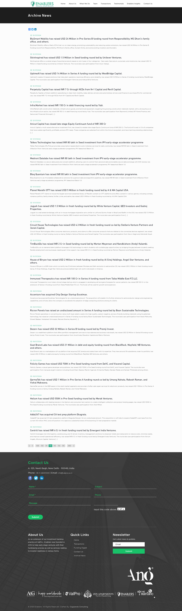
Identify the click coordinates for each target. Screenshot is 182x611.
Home (76, 540)
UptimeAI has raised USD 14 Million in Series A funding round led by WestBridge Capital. (76, 74)
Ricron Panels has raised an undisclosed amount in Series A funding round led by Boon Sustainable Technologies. (89, 310)
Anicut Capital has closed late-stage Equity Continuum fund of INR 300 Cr (68, 124)
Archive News (79, 556)
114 (59, 446)
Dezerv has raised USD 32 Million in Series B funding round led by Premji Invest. (72, 329)
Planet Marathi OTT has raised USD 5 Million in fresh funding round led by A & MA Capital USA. (79, 190)
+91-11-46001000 (43, 473)
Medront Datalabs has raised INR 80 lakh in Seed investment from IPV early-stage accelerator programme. (85, 158)
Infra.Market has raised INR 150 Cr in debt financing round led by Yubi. (66, 105)
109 (37, 446)
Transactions (79, 544)
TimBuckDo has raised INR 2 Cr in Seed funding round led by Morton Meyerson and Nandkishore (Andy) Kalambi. (89, 244)
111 (46, 446)
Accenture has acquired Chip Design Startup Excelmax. (58, 295)
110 (42, 446)
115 (63, 446)
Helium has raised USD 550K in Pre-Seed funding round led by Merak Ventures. (71, 399)
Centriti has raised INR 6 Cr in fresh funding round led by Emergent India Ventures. (73, 430)
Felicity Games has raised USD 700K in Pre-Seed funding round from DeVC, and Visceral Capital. (80, 364)
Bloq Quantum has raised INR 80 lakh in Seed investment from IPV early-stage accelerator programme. (84, 174)
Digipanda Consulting (79, 607)
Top (177, 606)
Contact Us (78, 552)
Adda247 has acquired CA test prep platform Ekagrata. (58, 414)
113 (55, 446)
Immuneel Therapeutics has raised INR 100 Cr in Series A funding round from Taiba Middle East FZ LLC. (84, 279)
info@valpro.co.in (65, 473)
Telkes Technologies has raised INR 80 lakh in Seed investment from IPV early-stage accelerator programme (86, 142)
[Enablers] (42, 3)
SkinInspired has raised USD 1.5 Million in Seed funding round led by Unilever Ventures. (76, 58)
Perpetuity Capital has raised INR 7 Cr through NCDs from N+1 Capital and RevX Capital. (75, 89)
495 (69, 446)
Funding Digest (80, 548)
